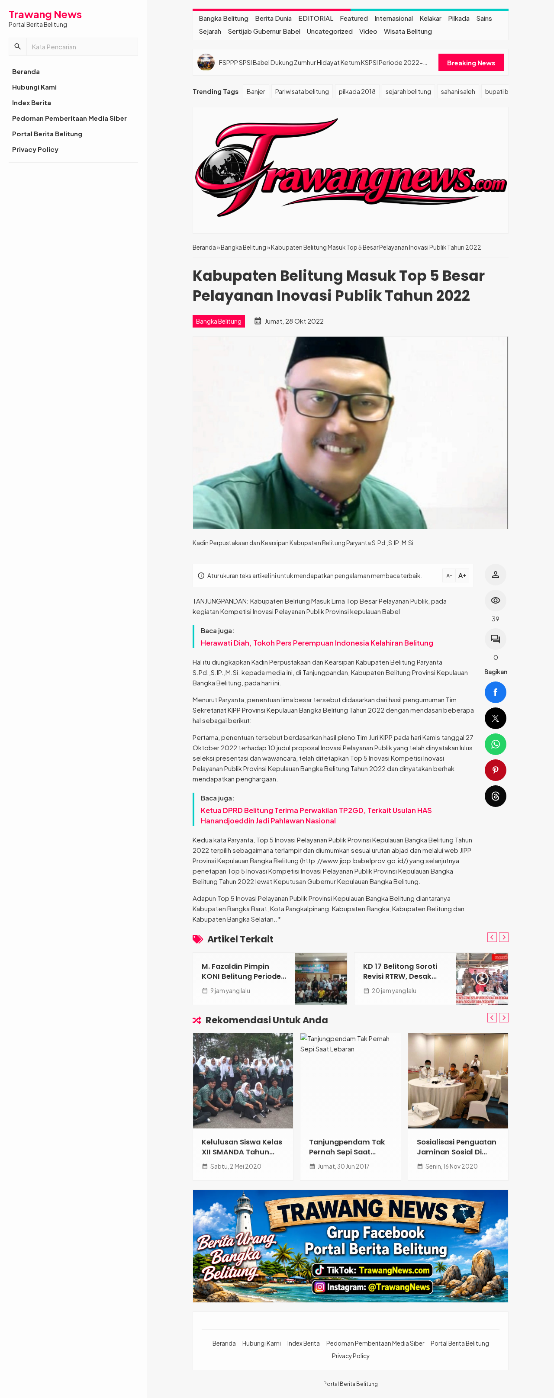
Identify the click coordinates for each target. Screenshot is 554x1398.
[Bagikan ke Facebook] (495, 692)
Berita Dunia (273, 18)
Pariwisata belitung (302, 91)
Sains (484, 18)
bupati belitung (506, 91)
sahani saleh (458, 91)
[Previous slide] (492, 937)
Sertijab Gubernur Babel (264, 31)
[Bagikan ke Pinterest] (495, 770)
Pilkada (459, 18)
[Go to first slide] (504, 937)
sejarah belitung (408, 91)
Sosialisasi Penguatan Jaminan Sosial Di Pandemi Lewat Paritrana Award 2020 (456, 1157)
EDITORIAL (315, 18)
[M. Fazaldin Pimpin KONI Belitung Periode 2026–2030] (321, 979)
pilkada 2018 (357, 91)
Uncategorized (330, 31)
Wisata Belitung (408, 31)
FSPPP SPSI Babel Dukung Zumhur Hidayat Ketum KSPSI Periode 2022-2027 (321, 62)
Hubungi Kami (34, 87)
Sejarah (210, 31)
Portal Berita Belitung (47, 133)
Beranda (26, 71)
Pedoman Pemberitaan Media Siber (69, 118)
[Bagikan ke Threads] (495, 796)
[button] (17, 46)
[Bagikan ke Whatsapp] (495, 744)
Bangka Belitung (223, 18)
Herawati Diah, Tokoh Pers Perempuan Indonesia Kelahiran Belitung (317, 642)
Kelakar (430, 18)
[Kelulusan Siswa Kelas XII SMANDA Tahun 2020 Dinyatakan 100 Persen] (243, 1080)
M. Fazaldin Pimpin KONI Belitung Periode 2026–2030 (241, 976)
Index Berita (31, 102)
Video (368, 31)
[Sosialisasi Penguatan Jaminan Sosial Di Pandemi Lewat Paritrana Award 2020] (458, 1080)
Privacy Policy (35, 149)
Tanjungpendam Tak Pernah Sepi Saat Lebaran (347, 1152)
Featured (354, 18)
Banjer (256, 91)
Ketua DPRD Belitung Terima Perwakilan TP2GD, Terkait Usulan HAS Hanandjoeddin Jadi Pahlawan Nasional (316, 815)
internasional (393, 18)
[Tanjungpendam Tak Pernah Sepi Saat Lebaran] (350, 1080)
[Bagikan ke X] (495, 718)
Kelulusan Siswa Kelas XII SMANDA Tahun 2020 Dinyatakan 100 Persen (242, 1157)
